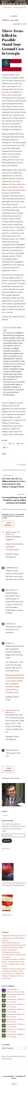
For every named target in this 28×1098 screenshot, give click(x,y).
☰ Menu (14, 16)
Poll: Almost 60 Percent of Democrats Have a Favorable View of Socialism (14, 954)
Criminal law (7, 20)
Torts (16, 20)
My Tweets (5, 848)
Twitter (14, 10)
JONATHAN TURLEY (13, 4)
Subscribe (7, 841)
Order (4, 883)
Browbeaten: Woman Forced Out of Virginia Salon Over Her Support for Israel (14, 938)
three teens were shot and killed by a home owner (12, 92)
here (10, 915)
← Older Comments (8, 524)
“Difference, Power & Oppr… (15, 992)
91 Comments (21, 465)
